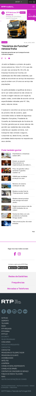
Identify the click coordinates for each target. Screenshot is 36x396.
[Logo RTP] (11, 302)
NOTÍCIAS (4, 318)
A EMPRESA (5, 363)
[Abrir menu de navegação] (34, 7)
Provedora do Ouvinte (9, 355)
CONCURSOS (5, 342)
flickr (25, 311)
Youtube (20, 311)
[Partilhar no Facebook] (1, 58)
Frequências (18, 282)
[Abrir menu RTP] (18, 2)
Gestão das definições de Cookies (13, 379)
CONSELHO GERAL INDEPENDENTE (13, 366)
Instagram (14, 311)
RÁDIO (3, 326)
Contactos (5, 347)
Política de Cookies (22, 386)
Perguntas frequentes (10, 345)
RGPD (3, 377)
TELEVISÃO (5, 323)
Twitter (9, 311)
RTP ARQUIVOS (6, 329)
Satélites (4, 361)
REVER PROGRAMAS (8, 339)
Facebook (3, 311)
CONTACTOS (5, 350)
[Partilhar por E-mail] (9, 58)
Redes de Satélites (18, 276)
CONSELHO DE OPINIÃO (9, 369)
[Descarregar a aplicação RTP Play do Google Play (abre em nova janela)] (22, 268)
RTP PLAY (4, 334)
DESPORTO (5, 321)
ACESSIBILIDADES (7, 358)
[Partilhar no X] (5, 58)
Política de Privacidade (8, 386)
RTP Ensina (5, 331)
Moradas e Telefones (18, 288)
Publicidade (13, 387)
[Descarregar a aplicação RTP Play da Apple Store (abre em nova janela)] (12, 268)
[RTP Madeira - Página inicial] (12, 7)
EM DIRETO (5, 337)
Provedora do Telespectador (12, 353)
